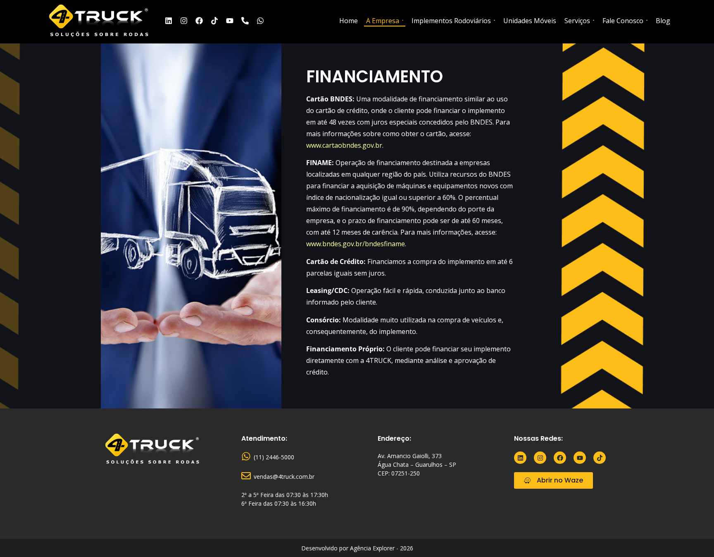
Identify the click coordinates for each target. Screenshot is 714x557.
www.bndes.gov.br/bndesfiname (355, 243)
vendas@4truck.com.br (284, 476)
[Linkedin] (168, 20)
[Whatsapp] (260, 20)
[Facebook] (199, 20)
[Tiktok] (214, 20)
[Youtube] (229, 20)
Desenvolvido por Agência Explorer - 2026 (357, 548)
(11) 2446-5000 (274, 457)
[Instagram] (183, 20)
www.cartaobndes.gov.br (344, 145)
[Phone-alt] (245, 20)
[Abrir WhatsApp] (693, 536)
